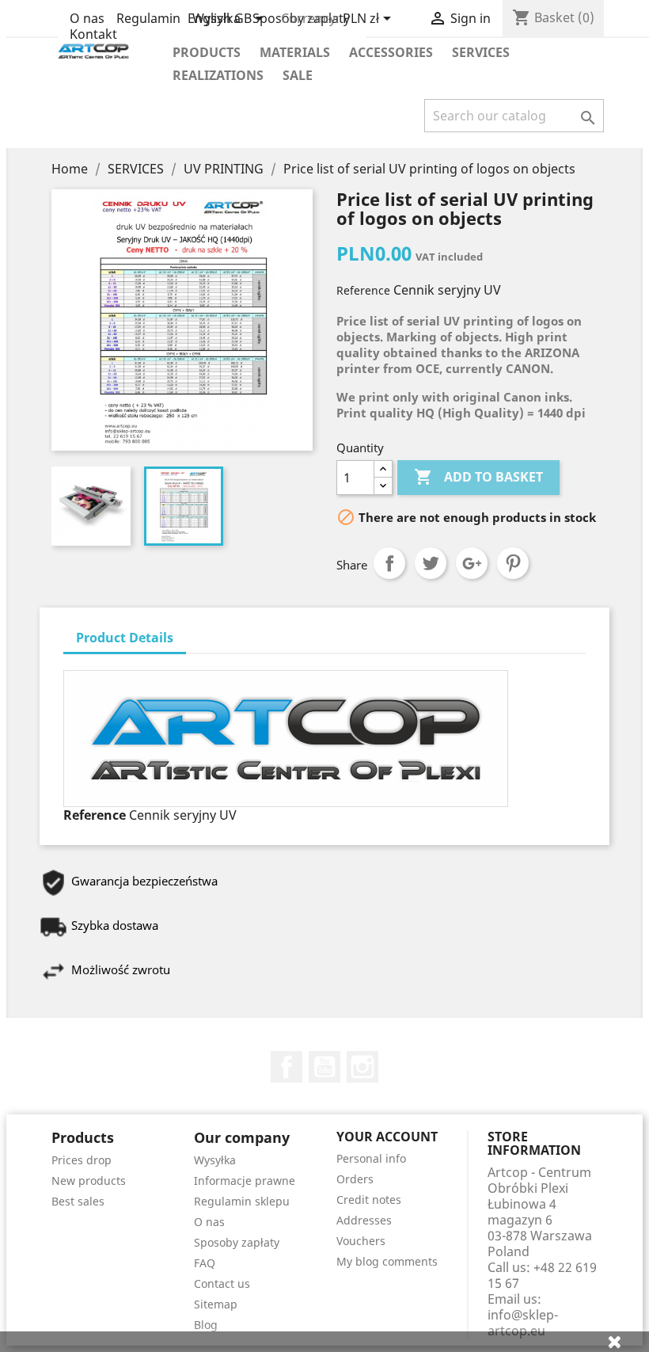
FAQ (204, 1262)
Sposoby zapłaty (236, 1242)
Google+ (472, 563)
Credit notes (368, 1199)
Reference (363, 290)
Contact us (222, 1283)
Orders (355, 1178)
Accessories (391, 52)
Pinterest (513, 563)
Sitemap (215, 1304)
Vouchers (360, 1240)
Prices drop (81, 1159)
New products (88, 1180)
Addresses (364, 1220)
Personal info (371, 1158)
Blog (206, 1324)
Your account (387, 1136)
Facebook (286, 1067)
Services (481, 52)
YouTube (324, 1067)
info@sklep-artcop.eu (523, 1322)
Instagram (362, 1067)
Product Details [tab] (124, 637)
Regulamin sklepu (242, 1201)
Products (207, 52)
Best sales (77, 1201)
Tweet (430, 563)
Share (389, 563)
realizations (218, 75)
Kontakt (93, 34)
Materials (295, 52)
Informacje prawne (244, 1180)
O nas (87, 18)
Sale (298, 75)
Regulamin (148, 18)
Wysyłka (215, 1159)
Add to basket (478, 476)
